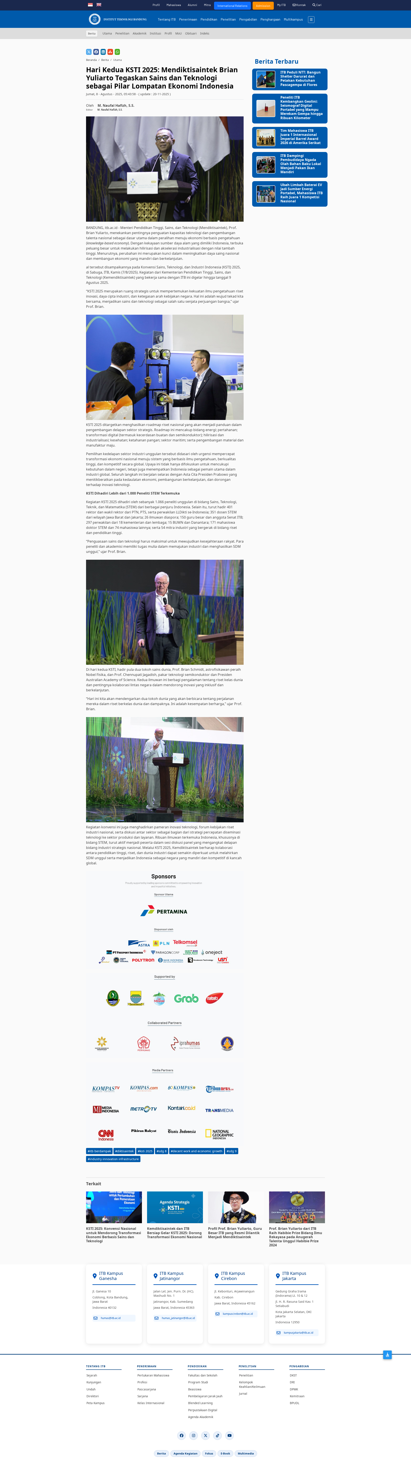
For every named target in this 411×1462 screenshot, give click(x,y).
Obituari (191, 33)
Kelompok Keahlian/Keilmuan (252, 1384)
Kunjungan (93, 1382)
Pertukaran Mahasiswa (153, 1375)
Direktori (92, 1396)
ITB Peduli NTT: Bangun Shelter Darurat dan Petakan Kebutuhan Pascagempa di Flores (300, 78)
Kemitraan (297, 1396)
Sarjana (142, 1396)
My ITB (281, 5)
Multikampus (293, 19)
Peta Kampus (95, 1403)
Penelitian (228, 19)
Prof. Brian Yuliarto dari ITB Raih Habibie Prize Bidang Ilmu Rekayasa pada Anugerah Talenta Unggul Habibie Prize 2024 (295, 1236)
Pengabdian (248, 19)
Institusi (155, 33)
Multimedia (246, 1453)
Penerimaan (188, 19)
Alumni (192, 5)
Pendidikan (209, 19)
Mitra (207, 5)
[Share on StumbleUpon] (110, 52)
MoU (178, 33)
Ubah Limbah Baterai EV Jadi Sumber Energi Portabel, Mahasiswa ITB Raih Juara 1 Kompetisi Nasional (301, 193)
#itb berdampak (99, 1151)
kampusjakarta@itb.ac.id (298, 1332)
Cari (319, 5)
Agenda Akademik (200, 1417)
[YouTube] (229, 1435)
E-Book (225, 1453)
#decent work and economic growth (196, 1151)
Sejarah (91, 1375)
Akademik (139, 33)
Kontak (301, 5)
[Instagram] (193, 1435)
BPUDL (294, 1403)
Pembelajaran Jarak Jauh (205, 1396)
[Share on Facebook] (96, 52)
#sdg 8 (162, 1151)
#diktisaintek (124, 1151)
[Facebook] (181, 1435)
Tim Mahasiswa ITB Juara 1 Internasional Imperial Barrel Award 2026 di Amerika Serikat (300, 136)
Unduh (90, 1389)
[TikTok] (217, 1435)
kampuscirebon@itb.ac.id (238, 1314)
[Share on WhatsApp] (117, 52)
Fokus (209, 1453)
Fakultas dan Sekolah (202, 1375)
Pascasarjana (146, 1389)
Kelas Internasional (150, 1403)
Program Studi (198, 1382)
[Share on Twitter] (89, 52)
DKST (293, 1375)
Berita (105, 60)
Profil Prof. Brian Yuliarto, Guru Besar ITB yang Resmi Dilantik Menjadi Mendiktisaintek (235, 1232)
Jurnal (243, 1393)
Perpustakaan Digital (202, 1410)
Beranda (91, 60)
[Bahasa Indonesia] (90, 4)
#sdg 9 (232, 1151)
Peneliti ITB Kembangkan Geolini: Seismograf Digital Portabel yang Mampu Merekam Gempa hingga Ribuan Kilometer (301, 107)
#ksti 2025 (145, 1151)
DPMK (294, 1389)
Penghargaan (270, 19)
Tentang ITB (167, 19)
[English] (98, 4)
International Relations (232, 6)
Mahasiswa (174, 5)
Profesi (142, 1382)
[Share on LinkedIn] (103, 52)
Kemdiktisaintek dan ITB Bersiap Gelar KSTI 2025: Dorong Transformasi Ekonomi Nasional (174, 1232)
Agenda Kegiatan (185, 1453)
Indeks (204, 33)
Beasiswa (194, 1389)
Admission (263, 6)
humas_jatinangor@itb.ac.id (178, 1318)
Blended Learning (200, 1403)
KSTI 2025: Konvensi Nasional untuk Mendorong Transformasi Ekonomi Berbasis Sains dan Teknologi (113, 1234)
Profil (156, 5)
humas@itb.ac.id (111, 1318)
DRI (292, 1382)
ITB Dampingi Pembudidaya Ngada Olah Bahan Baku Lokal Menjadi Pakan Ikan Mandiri (300, 163)
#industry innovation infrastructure (113, 1159)
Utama (107, 33)
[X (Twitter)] (205, 1435)
